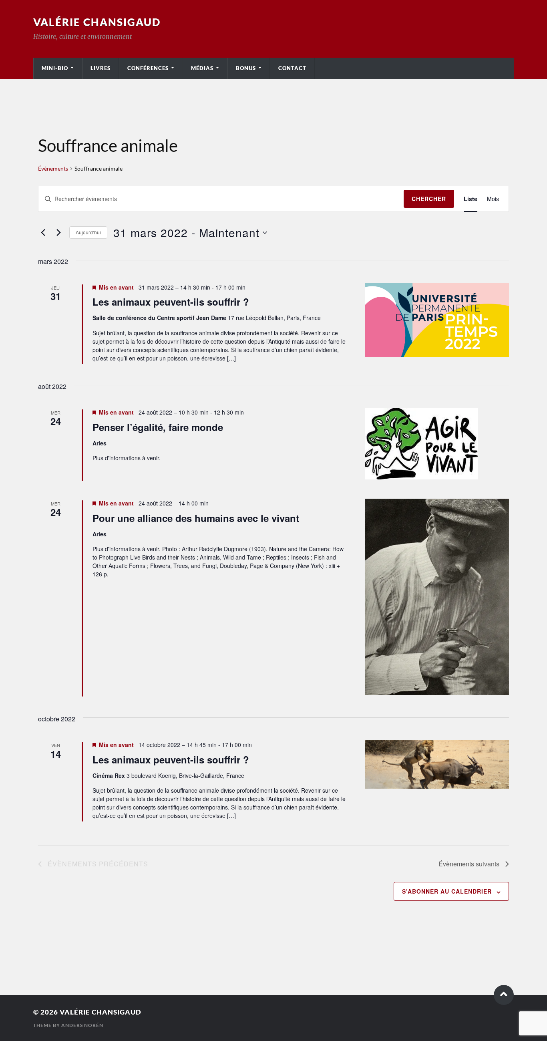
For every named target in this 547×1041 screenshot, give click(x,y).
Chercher (429, 199)
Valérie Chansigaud (97, 22)
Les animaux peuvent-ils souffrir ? (171, 301)
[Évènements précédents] (43, 233)
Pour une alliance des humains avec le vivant (196, 518)
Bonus (246, 68)
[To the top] (504, 995)
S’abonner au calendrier (447, 891)
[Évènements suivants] (58, 233)
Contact (292, 68)
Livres (100, 68)
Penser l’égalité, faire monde (158, 427)
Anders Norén (82, 1025)
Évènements (53, 168)
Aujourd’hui (88, 232)
